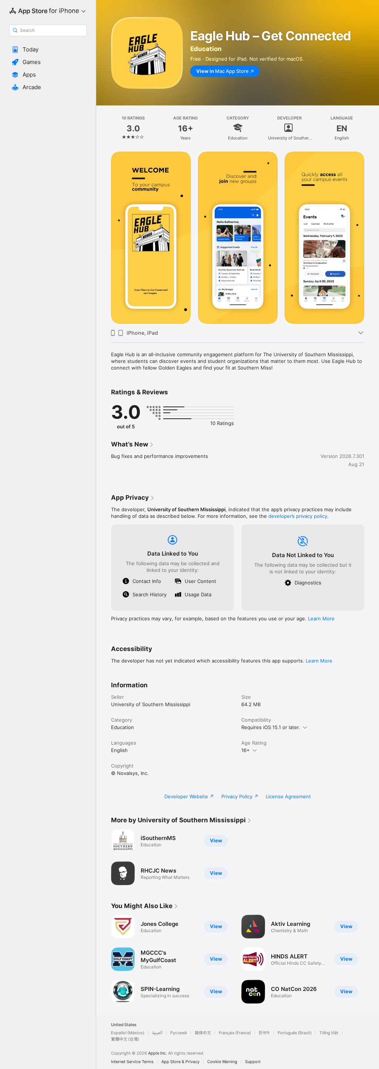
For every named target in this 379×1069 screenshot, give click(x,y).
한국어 (264, 1033)
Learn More (321, 618)
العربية (157, 1033)
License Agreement (288, 796)
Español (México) (127, 1033)
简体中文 (203, 1033)
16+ (245, 750)
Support (253, 1062)
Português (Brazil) (295, 1033)
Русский (178, 1033)
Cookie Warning (222, 1062)
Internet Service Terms (132, 1062)
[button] (48, 49)
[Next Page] (371, 127)
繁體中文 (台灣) (125, 1039)
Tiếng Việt (328, 1033)
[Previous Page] (103, 127)
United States (124, 1025)
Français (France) (235, 1033)
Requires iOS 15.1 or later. (270, 727)
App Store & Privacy (180, 1062)
